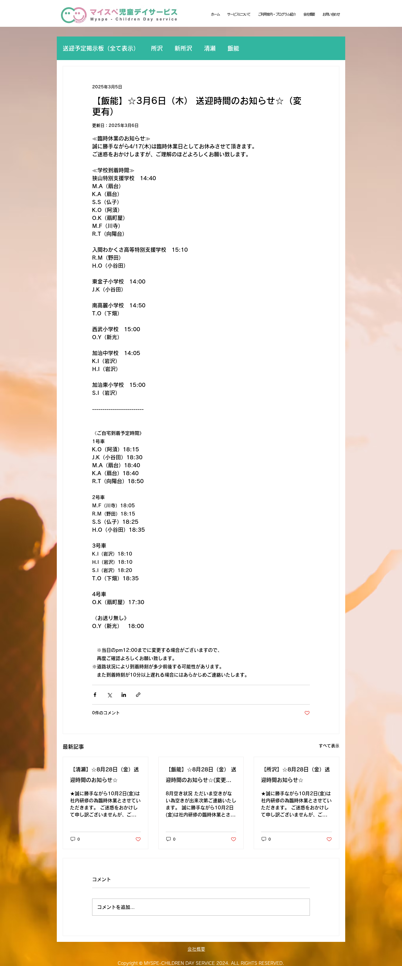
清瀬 (210, 48)
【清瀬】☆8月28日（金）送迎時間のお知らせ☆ (104, 775)
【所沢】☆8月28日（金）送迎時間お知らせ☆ (295, 775)
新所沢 (183, 48)
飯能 (233, 48)
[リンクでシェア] (138, 694)
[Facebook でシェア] (95, 694)
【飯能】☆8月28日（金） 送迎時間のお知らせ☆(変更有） (201, 776)
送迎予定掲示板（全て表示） (101, 48)
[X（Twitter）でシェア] (109, 694)
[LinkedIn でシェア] (124, 694)
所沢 (157, 48)
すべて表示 (329, 746)
